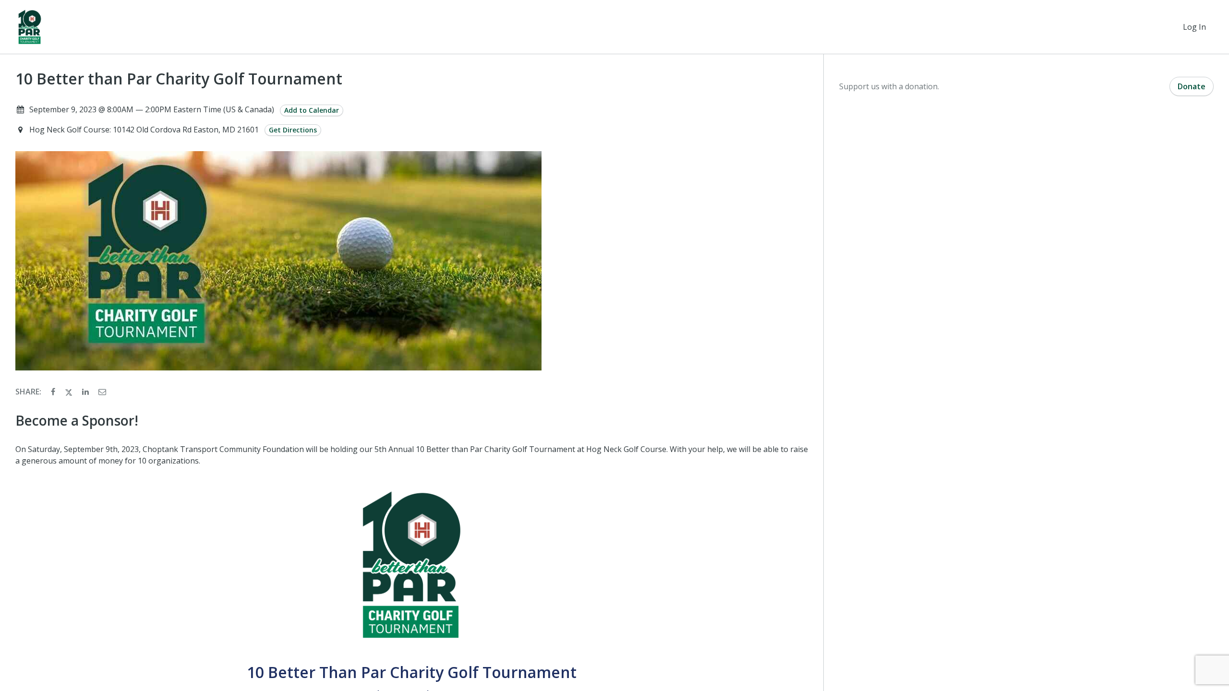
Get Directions (293, 129)
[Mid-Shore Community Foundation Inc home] (29, 27)
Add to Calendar (311, 110)
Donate (1191, 86)
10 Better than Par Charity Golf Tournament (178, 78)
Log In (1194, 27)
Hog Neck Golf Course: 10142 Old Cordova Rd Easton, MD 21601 (145, 129)
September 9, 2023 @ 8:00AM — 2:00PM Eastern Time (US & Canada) (151, 109)
